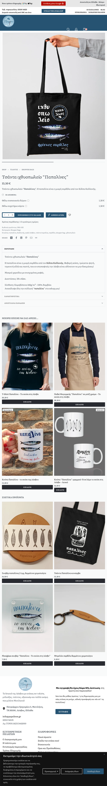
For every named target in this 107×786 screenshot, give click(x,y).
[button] (79, 404)
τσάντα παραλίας (42, 232)
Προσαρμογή (50, 771)
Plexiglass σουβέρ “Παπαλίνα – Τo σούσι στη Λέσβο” (26, 655)
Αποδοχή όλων (93, 771)
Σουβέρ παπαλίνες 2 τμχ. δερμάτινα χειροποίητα (24, 573)
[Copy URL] (36, 238)
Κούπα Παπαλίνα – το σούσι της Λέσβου (20, 479)
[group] (27, 356)
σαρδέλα (52, 232)
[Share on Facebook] (16, 238)
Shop (4, 169)
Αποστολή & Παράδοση (14, 303)
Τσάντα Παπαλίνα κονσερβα (67, 573)
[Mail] (31, 238)
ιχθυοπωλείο (70, 232)
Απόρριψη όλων (72, 771)
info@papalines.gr (12, 716)
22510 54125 (22, 9)
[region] (53, 769)
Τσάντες (14, 169)
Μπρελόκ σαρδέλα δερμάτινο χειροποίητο (73, 655)
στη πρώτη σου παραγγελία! (80, 689)
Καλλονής (21, 232)
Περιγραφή (9, 249)
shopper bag (60, 232)
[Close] (104, 754)
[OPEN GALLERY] (53, 96)
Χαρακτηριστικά (11, 296)
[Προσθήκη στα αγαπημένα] (69, 215)
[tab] (53, 248)
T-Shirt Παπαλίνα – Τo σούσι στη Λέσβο (20, 393)
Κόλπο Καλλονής (54, 262)
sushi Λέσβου (30, 232)
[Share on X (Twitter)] (11, 238)
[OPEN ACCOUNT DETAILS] (76, 29)
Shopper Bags (28, 169)
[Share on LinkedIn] (21, 238)
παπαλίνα (12, 232)
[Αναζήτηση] (68, 29)
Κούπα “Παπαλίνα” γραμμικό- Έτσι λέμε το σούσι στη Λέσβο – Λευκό (78, 481)
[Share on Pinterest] (26, 238)
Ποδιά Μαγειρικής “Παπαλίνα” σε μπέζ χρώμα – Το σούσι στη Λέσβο (77, 395)
